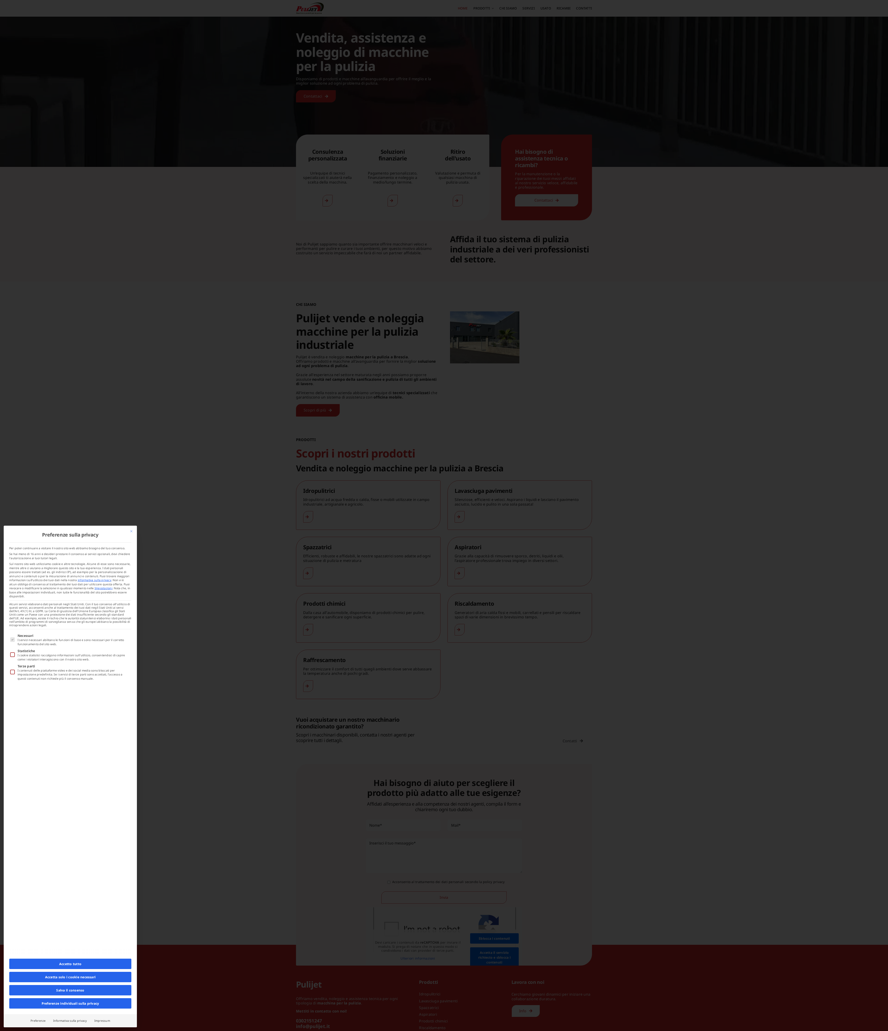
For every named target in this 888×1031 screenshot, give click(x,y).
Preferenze (38, 1021)
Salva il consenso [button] (70, 990)
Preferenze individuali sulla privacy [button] (70, 1003)
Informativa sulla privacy (70, 1021)
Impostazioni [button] (103, 588)
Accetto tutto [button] (70, 964)
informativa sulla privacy (94, 580)
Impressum (102, 1021)
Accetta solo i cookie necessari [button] (70, 977)
